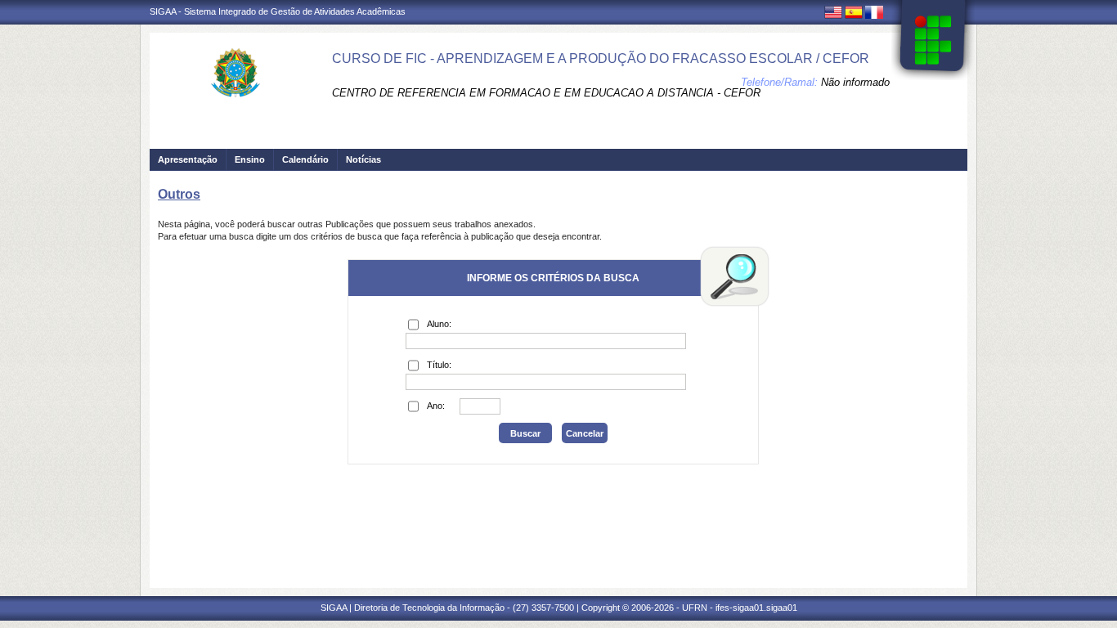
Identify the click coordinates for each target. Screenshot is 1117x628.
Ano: (436, 405)
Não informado (855, 82)
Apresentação (188, 159)
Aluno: (439, 324)
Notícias (363, 159)
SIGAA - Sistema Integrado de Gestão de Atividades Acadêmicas (278, 11)
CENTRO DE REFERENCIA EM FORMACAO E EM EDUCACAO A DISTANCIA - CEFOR (546, 93)
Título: (439, 365)
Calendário (305, 159)
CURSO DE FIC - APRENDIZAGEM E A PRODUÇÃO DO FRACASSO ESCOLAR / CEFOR (600, 58)
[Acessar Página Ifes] (933, 40)
